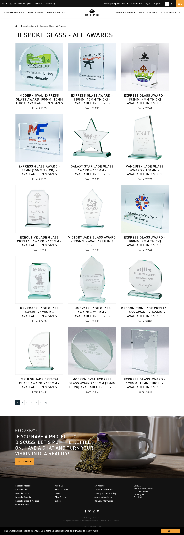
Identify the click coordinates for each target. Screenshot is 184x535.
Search (49, 3)
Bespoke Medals (23, 485)
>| (46, 402)
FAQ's (57, 493)
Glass (147, 12)
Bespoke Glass (28, 26)
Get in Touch (25, 461)
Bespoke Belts (22, 493)
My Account (99, 485)
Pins (35, 12)
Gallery (58, 501)
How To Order (61, 489)
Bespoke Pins (21, 489)
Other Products (170, 12)
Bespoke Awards (23, 497)
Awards (125, 12)
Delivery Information (103, 501)
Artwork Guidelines (103, 497)
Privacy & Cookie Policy (105, 493)
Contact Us (39, 3)
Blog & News (61, 497)
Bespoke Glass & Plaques (27, 501)
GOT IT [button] (171, 531)
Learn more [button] (92, 530)
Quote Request (24, 3)
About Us (59, 485)
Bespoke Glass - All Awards (53, 26)
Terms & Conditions (103, 489)
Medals (13, 12)
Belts (54, 12)
